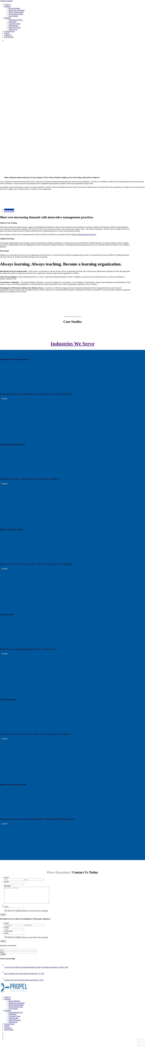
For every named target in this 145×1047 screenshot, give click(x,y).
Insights (6, 1026)
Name (6, 877)
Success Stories (9, 1024)
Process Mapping (14, 1001)
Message (7, 886)
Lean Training (13, 1008)
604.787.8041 (9, 1030)
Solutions (7, 999)
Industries (7, 1010)
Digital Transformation (16, 1005)
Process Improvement (15, 1007)
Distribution (12, 1014)
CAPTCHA (8, 931)
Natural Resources (14, 1020)
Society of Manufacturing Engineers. (84, 234)
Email (6, 882)
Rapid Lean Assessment (16, 1003)
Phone (6, 907)
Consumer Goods (14, 1016)
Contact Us (8, 1028)
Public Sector (12, 1022)
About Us (7, 997)
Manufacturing (13, 1018)
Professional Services (15, 1012)
